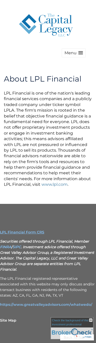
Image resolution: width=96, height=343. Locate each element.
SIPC (17, 247)
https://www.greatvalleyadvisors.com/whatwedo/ (46, 304)
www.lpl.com (54, 184)
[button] (74, 52)
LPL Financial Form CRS (22, 232)
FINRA (5, 247)
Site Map (8, 320)
